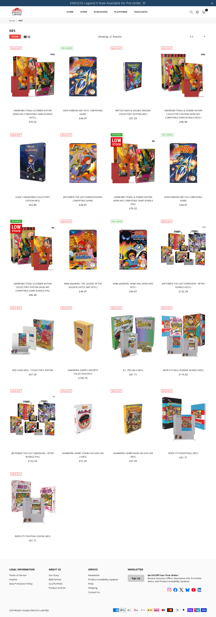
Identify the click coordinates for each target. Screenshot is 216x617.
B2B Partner (55, 579)
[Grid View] (25, 36)
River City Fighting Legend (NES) (32, 536)
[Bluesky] (187, 590)
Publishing (100, 11)
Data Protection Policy (21, 583)
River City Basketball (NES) (183, 453)
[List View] (29, 36)
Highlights (141, 11)
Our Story (54, 575)
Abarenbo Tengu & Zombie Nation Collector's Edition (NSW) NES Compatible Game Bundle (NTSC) (183, 114)
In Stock (116, 134)
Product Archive (57, 587)
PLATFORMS (120, 11)
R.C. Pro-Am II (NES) (133, 370)
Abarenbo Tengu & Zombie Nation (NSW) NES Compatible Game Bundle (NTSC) (33, 114)
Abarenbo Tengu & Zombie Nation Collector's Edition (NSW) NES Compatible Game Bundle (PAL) (33, 287)
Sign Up (136, 578)
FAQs (91, 583)
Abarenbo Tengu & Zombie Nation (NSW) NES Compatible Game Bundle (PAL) (133, 201)
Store (83, 11)
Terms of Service (17, 575)
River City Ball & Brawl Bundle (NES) (183, 370)
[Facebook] (175, 590)
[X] (181, 590)
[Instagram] (169, 590)
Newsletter (94, 575)
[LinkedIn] (200, 590)
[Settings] (197, 11)
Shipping (92, 587)
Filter (15, 36)
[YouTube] (194, 590)
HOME (70, 11)
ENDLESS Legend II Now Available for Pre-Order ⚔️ (108, 3)
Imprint (13, 579)
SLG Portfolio (56, 583)
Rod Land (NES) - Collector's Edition (32, 370)
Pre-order (67, 48)
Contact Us (94, 592)
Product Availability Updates (103, 579)
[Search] (191, 11)
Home (12, 20)
